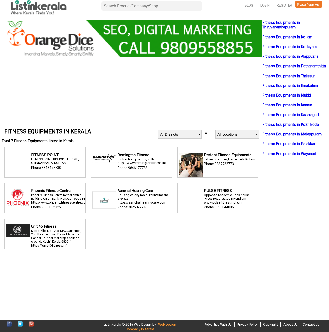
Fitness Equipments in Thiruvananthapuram (281, 24)
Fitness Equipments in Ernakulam (290, 85)
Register (284, 5)
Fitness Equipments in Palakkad (289, 143)
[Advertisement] (132, 92)
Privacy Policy (247, 324)
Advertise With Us (218, 324)
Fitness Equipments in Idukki (286, 95)
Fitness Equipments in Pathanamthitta (294, 66)
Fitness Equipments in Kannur (287, 105)
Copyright (270, 324)
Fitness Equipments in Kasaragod (290, 115)
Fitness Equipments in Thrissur (288, 76)
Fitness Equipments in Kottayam (289, 46)
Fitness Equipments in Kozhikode (290, 124)
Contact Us (311, 324)
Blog (249, 5)
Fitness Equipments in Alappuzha (290, 56)
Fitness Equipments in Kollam (287, 37)
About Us (290, 324)
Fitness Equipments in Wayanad (289, 153)
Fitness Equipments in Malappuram (292, 134)
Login (265, 5)
